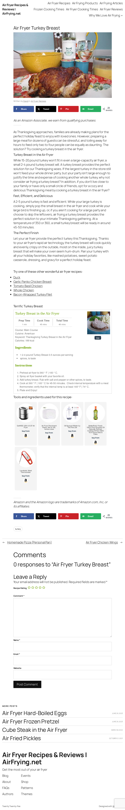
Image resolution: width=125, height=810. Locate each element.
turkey (18, 529)
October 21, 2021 (116, 738)
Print (98, 338)
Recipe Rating (20, 588)
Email (16, 654)
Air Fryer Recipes (38, 101)
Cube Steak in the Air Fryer (34, 730)
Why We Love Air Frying (104, 15)
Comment (18, 595)
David (25, 101)
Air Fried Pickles (21, 738)
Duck (16, 277)
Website (17, 668)
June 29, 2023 (117, 713)
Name (16, 640)
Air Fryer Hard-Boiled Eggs (34, 713)
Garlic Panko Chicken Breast (32, 282)
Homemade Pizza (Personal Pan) (29, 542)
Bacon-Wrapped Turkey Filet (32, 294)
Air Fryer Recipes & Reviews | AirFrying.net (15, 9)
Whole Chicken (23, 290)
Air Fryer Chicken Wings (102, 542)
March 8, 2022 (117, 730)
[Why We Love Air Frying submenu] (122, 15)
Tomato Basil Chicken (28, 286)
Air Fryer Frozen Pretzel (30, 721)
